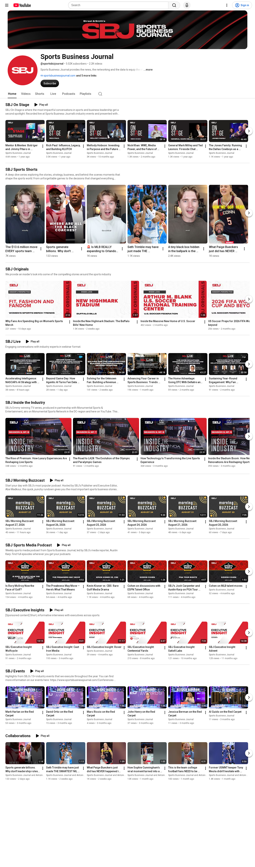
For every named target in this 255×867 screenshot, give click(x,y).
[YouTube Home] (21, 5)
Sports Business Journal (18, 153)
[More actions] (42, 146)
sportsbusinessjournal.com (59, 75)
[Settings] (227, 5)
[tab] (12, 93)
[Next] (249, 131)
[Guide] (6, 5)
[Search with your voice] (187, 5)
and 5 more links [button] (86, 75)
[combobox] (119, 5)
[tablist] (127, 93)
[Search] (174, 5)
